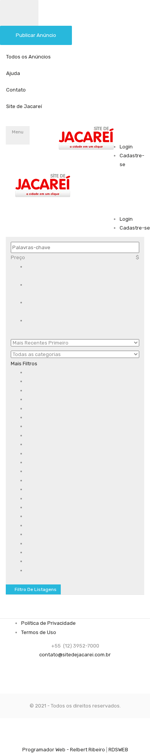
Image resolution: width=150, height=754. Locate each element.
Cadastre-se (135, 228)
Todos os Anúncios (28, 57)
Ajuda (13, 73)
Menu (17, 132)
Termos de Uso (38, 632)
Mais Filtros (24, 363)
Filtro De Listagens (35, 589)
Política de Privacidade (48, 623)
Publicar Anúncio (36, 35)
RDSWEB (118, 749)
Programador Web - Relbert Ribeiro (63, 749)
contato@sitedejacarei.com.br (75, 654)
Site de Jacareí (24, 106)
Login (126, 147)
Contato (16, 90)
